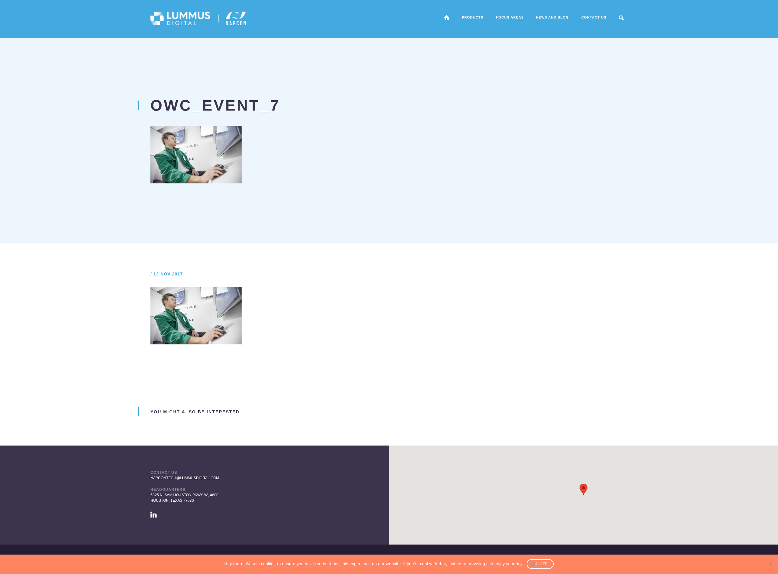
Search (621, 17)
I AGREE (540, 564)
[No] (770, 564)
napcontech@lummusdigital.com (184, 478)
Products (472, 17)
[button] (583, 489)
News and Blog (552, 17)
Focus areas (510, 17)
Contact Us (593, 17)
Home (446, 17)
